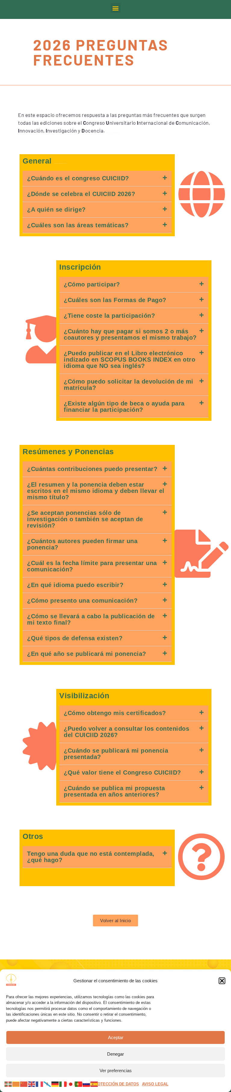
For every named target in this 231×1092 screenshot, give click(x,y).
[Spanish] (94, 1083)
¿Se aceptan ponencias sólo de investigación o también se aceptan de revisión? (85, 519)
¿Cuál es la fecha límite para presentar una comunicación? (92, 566)
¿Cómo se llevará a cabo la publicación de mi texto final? (91, 619)
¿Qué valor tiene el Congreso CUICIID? (122, 772)
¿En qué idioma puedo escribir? (75, 585)
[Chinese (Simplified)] (24, 1083)
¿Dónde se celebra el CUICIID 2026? (81, 194)
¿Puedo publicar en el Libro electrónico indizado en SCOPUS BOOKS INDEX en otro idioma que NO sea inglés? (129, 359)
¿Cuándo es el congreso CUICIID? (78, 178)
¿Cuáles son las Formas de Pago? (115, 300)
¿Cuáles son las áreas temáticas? (77, 225)
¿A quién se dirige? (56, 209)
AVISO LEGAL (155, 1084)
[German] (55, 1083)
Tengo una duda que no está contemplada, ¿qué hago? (91, 856)
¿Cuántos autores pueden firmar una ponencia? (82, 544)
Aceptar (115, 1037)
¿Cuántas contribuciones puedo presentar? (92, 469)
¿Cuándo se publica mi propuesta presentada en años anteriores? (114, 791)
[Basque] (8, 1083)
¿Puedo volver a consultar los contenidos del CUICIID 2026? (126, 731)
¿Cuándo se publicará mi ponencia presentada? (116, 753)
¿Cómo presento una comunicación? (82, 600)
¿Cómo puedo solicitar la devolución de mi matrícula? (128, 384)
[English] (32, 1083)
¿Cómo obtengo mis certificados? (115, 713)
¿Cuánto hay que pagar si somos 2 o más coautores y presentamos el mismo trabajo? (130, 334)
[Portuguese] (79, 1083)
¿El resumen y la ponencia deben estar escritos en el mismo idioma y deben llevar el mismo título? (96, 490)
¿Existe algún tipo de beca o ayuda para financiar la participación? (124, 406)
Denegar (115, 1054)
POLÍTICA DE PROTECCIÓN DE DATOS (102, 1084)
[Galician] (47, 1083)
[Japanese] (71, 1083)
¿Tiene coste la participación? (109, 315)
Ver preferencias (116, 1070)
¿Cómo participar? (92, 284)
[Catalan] (16, 1083)
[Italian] (63, 1083)
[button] (222, 981)
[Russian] (87, 1083)
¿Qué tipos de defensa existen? (74, 638)
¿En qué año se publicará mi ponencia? (86, 653)
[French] (40, 1083)
